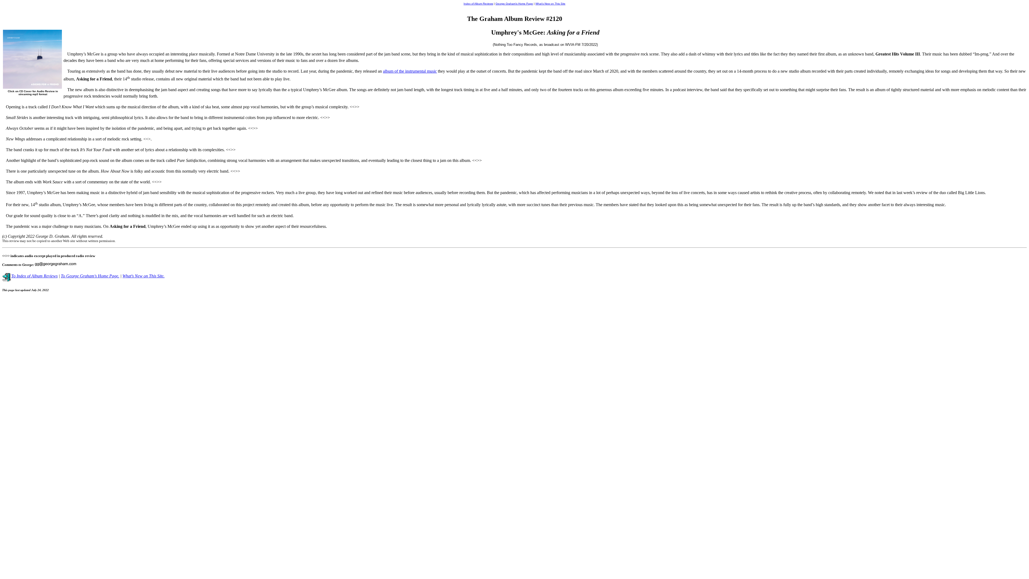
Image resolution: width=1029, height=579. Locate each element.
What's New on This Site (550, 3)
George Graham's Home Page (514, 3)
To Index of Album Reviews (34, 276)
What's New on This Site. (143, 276)
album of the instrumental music (410, 71)
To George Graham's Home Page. (90, 276)
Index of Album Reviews (478, 3)
